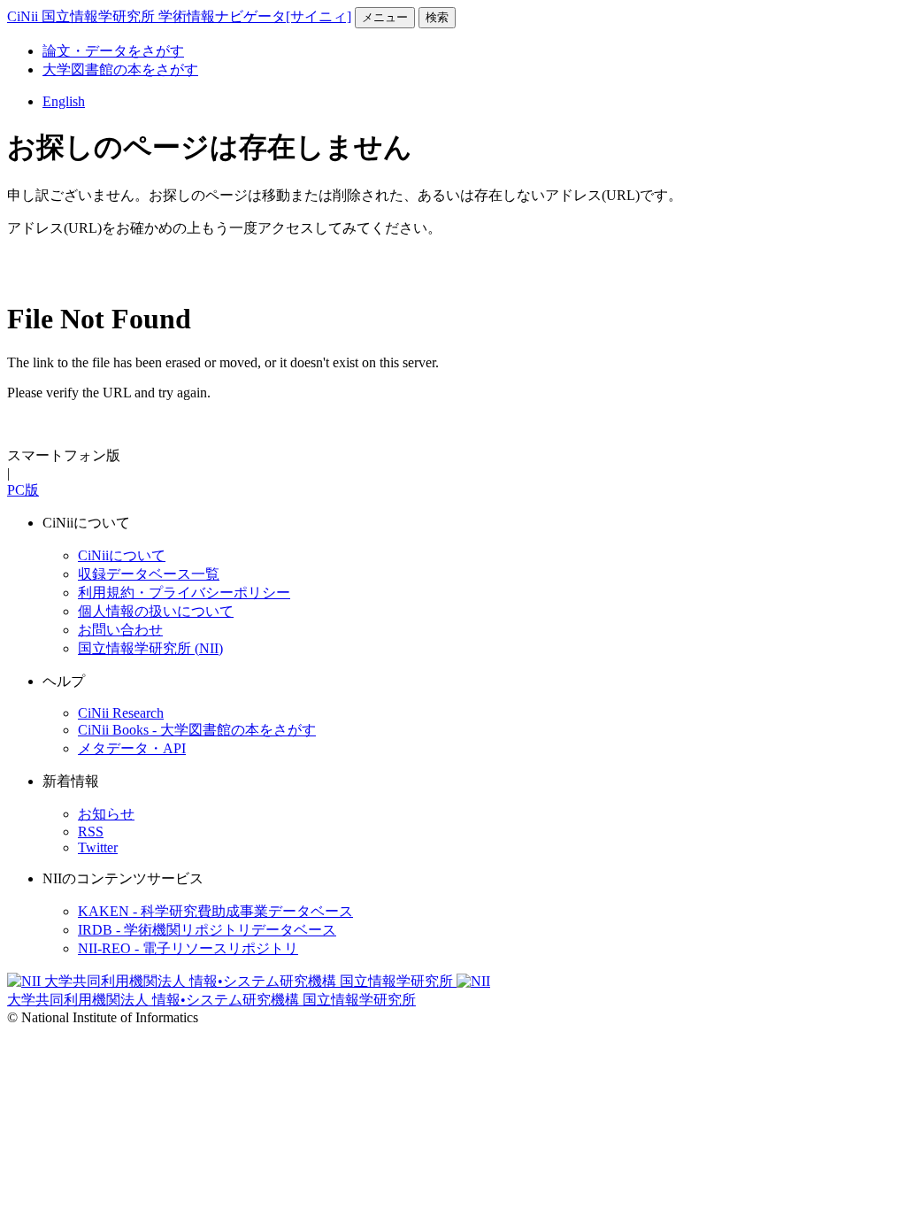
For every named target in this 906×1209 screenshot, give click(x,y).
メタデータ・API (132, 748)
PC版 (23, 489)
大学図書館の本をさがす (120, 69)
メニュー (385, 17)
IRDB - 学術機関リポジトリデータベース (207, 929)
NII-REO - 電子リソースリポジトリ (188, 948)
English (63, 101)
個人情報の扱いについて (156, 611)
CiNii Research (121, 712)
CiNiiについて (121, 555)
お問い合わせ (120, 629)
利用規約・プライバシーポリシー (184, 592)
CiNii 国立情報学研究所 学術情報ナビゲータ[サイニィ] (179, 16)
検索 (437, 17)
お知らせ (106, 813)
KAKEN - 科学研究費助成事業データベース (215, 911)
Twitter (98, 847)
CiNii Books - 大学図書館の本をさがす (197, 729)
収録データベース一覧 (148, 573)
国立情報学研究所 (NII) (150, 648)
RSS (91, 831)
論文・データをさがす (113, 50)
